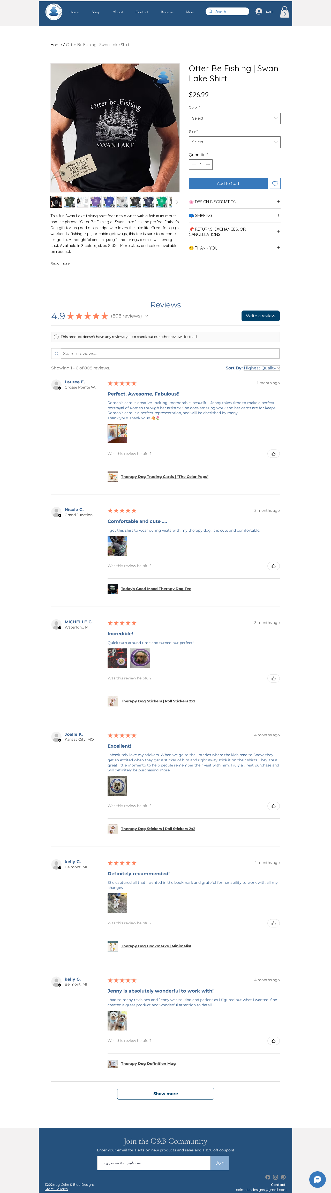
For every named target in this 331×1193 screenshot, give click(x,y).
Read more (60, 263)
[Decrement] (193, 164)
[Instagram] (275, 1177)
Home (56, 44)
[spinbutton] (201, 164)
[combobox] (235, 118)
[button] (99, 12)
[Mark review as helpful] (273, 454)
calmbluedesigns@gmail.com (261, 1189)
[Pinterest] (283, 1177)
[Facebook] (268, 1177)
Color (194, 107)
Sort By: (234, 368)
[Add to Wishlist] (275, 183)
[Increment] (208, 164)
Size (193, 131)
